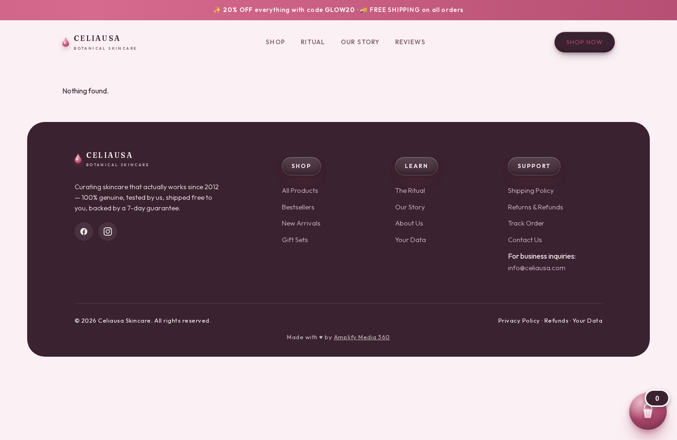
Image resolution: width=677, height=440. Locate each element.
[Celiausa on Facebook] (84, 231)
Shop (275, 42)
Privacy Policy (519, 320)
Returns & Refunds (535, 207)
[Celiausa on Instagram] (108, 231)
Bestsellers (298, 207)
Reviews (410, 42)
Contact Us (525, 239)
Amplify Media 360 (362, 337)
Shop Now (584, 42)
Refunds (556, 320)
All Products (300, 190)
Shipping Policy (531, 190)
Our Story (360, 42)
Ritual (313, 42)
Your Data (410, 239)
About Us (409, 223)
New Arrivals (301, 223)
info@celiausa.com (537, 267)
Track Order (526, 223)
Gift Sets (295, 239)
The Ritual (410, 190)
